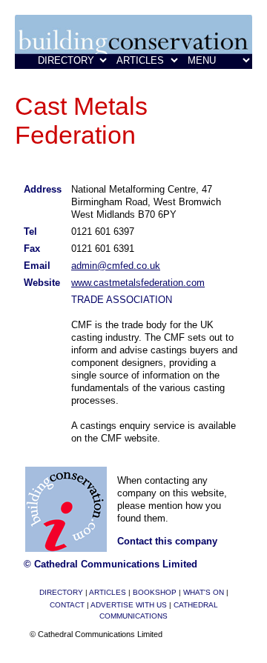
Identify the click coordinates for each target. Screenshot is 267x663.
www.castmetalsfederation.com (138, 282)
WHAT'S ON (203, 592)
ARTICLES (107, 592)
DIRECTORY (61, 592)
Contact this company (167, 541)
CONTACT (67, 605)
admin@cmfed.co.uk (115, 265)
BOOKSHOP (155, 592)
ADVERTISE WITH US (128, 605)
